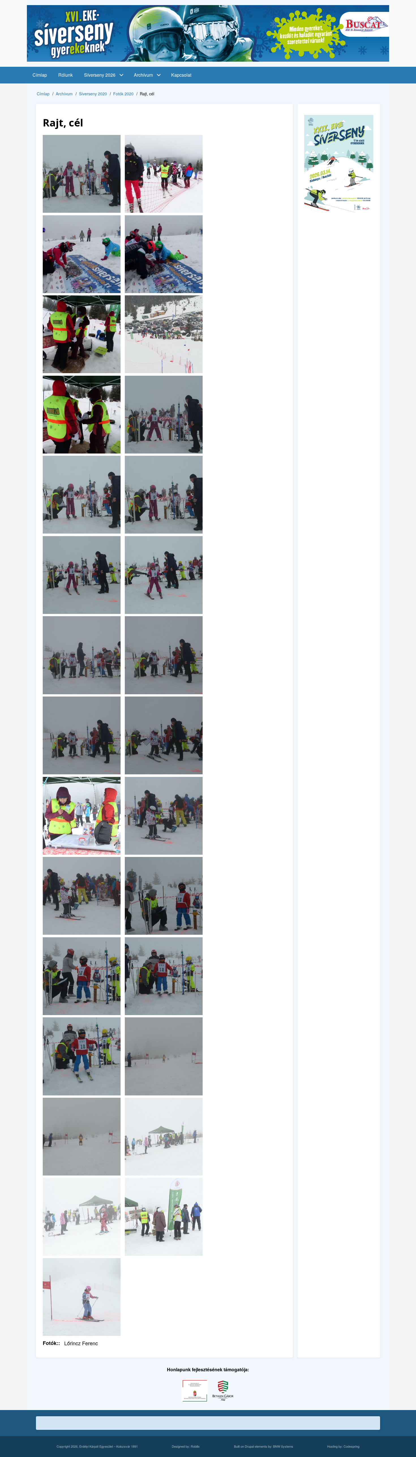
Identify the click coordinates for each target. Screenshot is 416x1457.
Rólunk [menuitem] (65, 75)
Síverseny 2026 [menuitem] (99, 75)
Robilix (195, 1446)
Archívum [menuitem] (143, 75)
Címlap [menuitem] (40, 75)
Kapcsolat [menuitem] (181, 75)
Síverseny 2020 (93, 93)
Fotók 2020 (123, 93)
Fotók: (50, 1343)
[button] (82, 174)
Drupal (249, 1446)
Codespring (351, 1446)
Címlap (43, 93)
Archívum (64, 93)
